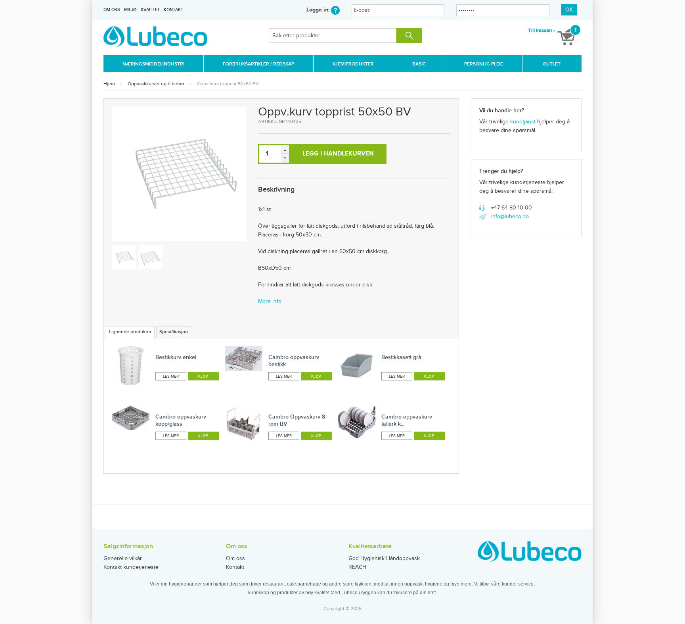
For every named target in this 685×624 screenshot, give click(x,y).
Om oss (111, 9)
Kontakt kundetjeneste (131, 567)
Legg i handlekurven (338, 153)
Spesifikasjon (173, 332)
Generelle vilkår (122, 558)
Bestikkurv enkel (175, 357)
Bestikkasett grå (401, 357)
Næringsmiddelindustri (153, 64)
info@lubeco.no (510, 216)
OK (569, 10)
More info (269, 301)
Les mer (171, 376)
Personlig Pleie (483, 64)
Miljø (130, 9)
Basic (419, 64)
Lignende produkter (130, 332)
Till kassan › (541, 30)
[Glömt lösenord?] (335, 9)
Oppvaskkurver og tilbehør (156, 83)
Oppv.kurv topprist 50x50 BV (228, 83)
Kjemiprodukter (353, 64)
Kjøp (203, 376)
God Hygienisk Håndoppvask (384, 558)
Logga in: (318, 9)
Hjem (109, 83)
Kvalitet (150, 9)
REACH (357, 567)
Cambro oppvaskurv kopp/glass (180, 420)
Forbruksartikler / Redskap (258, 64)
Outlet (552, 64)
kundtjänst (523, 122)
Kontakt (173, 9)
